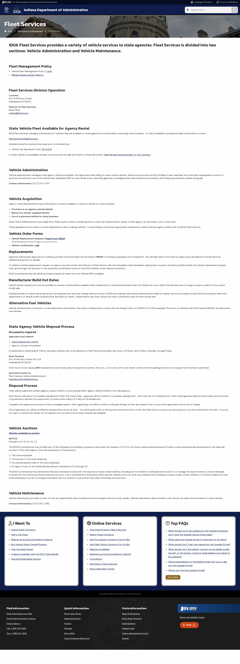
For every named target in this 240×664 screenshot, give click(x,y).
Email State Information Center (21, 618)
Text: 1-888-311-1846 (17, 633)
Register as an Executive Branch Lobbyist (32, 539)
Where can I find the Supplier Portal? (186, 570)
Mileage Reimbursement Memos (27, 75)
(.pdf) (49, 71)
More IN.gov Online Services (103, 564)
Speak (189, 625)
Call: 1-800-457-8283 (16, 628)
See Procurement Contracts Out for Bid (110, 539)
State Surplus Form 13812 (25, 341)
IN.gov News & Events (132, 618)
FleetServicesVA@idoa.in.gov (23, 138)
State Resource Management (30, 31)
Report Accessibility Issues (192, 617)
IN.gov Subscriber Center (102, 568)
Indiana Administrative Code (135, 633)
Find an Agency (14, 623)
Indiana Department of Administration (56, 9)
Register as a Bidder (100, 549)
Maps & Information (131, 613)
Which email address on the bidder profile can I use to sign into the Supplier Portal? (197, 563)
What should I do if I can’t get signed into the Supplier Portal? (199, 544)
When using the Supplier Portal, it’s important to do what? (197, 539)
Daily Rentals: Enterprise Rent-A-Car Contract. (127, 154)
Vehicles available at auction (24, 433)
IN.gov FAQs (69, 633)
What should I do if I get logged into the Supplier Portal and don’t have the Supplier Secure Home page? (198, 532)
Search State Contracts (23, 529)
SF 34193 (47, 149)
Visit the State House (22, 549)
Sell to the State (19, 534)
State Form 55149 (55, 238)
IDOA (10, 31)
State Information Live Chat (19, 613)
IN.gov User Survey (72, 613)
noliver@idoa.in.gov (18, 113)
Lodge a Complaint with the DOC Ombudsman (34, 554)
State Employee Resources (77, 638)
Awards (125, 638)
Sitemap (68, 628)
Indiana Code (128, 628)
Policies (67, 623)
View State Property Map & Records (108, 529)
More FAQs (173, 577)
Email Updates (128, 623)
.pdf (37, 245)
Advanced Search (72, 618)
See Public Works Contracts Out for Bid (109, 544)
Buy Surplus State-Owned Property (29, 544)
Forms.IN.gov (96, 559)
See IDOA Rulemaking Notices (26, 559)
